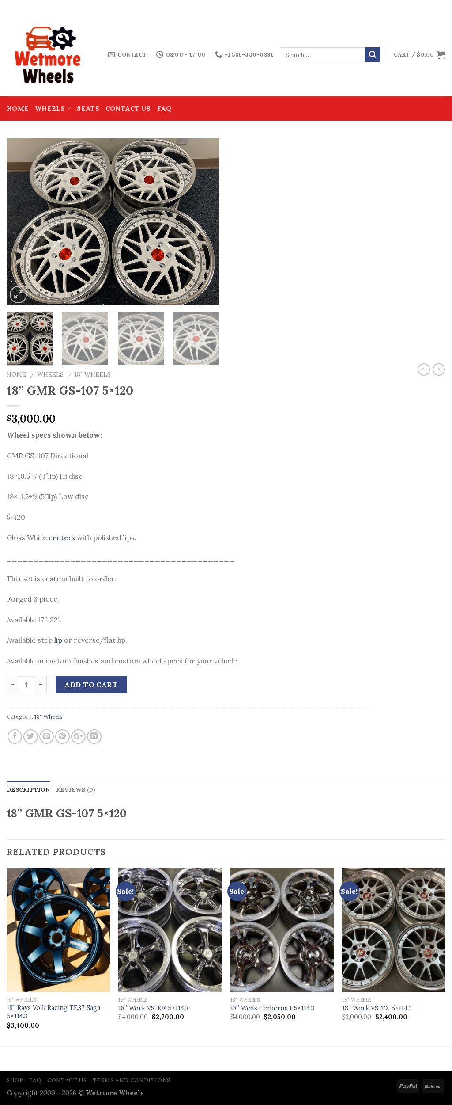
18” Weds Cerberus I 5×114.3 (272, 1008)
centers (62, 537)
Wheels (50, 109)
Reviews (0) (75, 789)
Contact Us (128, 109)
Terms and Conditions (131, 1080)
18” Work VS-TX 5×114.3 (377, 1008)
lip (58, 640)
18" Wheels (93, 374)
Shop (15, 1080)
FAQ (164, 109)
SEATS (88, 109)
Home (18, 109)
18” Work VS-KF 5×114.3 (153, 1008)
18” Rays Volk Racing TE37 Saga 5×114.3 (53, 1012)
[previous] (22, 222)
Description (28, 789)
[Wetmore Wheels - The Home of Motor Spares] (51, 54)
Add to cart (91, 684)
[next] (204, 222)
